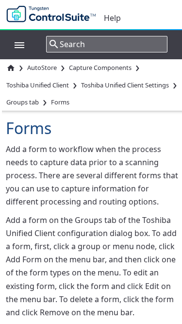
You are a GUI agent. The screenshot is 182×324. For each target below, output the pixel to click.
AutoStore (42, 67)
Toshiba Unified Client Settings (125, 85)
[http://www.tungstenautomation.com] (53, 14)
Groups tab (22, 102)
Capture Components (100, 67)
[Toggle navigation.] (14, 44)
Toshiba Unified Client (37, 85)
